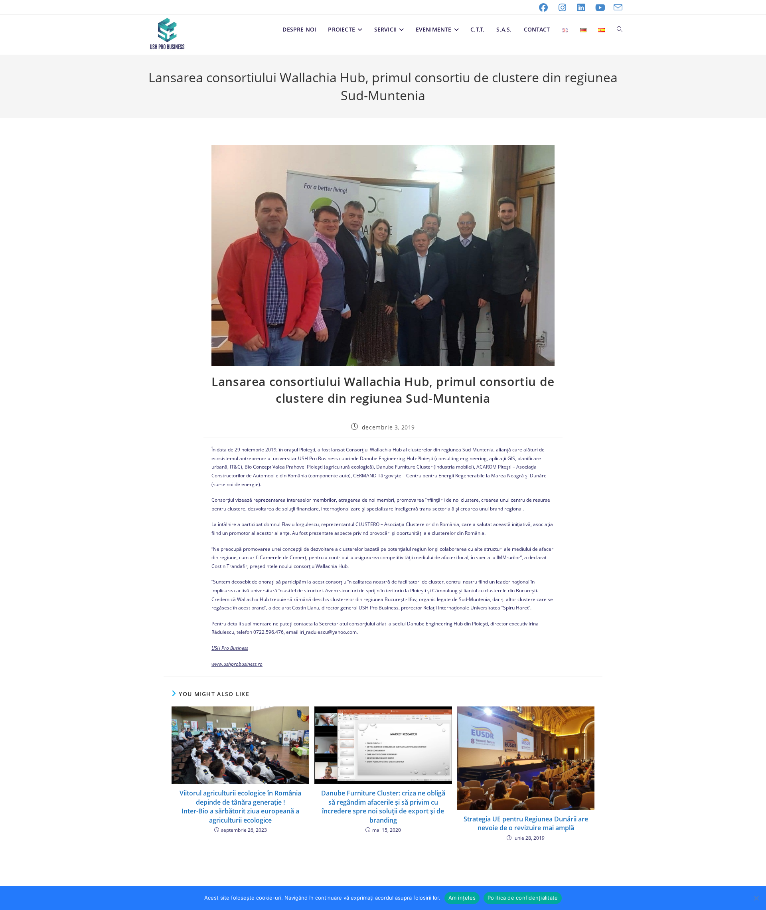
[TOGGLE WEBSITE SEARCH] (619, 29)
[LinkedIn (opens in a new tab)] (581, 7)
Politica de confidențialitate (523, 897)
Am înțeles (462, 897)
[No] (756, 898)
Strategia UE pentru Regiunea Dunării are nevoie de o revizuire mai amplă (526, 823)
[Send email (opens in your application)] (616, 7)
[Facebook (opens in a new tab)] (543, 7)
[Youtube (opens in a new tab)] (600, 7)
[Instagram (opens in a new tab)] (562, 7)
